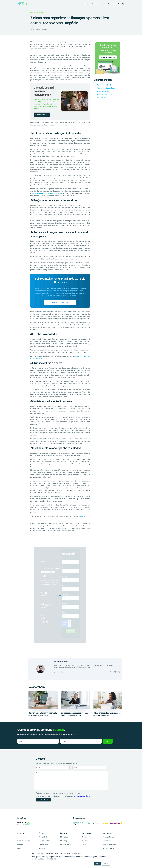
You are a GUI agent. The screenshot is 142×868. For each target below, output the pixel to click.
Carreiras (20, 845)
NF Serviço (64, 841)
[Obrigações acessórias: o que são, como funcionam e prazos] (75, 709)
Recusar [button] (106, 863)
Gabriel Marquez (61, 661)
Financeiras (107, 841)
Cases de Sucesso (23, 841)
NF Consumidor (65, 845)
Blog (18, 849)
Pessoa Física (43, 837)
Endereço (42, 849)
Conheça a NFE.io (98, 4)
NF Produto (64, 837)
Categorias (85, 4)
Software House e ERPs (111, 849)
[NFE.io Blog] (22, 4)
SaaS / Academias (109, 845)
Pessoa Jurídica (44, 841)
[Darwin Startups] (23, 823)
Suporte (84, 841)
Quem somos (21, 837)
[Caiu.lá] (92, 823)
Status (84, 845)
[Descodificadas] (113, 823)
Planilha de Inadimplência (105, 85)
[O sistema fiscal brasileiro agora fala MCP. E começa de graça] (43, 709)
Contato (84, 837)
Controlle (81, 517)
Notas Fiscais (43, 845)
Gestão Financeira (36, 12)
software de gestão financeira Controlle (46, 193)
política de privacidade (81, 796)
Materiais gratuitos (114, 4)
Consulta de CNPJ (103, 91)
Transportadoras (108, 837)
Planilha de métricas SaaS (106, 88)
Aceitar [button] (97, 863)
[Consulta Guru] (77, 823)
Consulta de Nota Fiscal (105, 94)
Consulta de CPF (102, 97)
